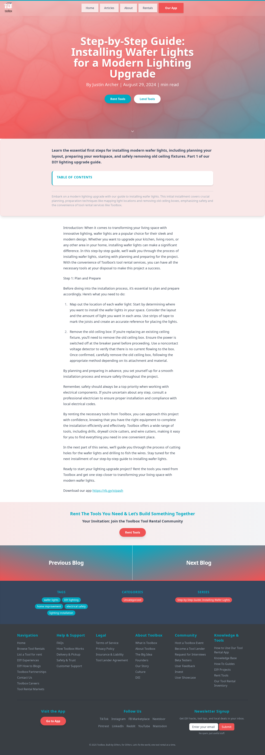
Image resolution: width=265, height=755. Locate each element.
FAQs (60, 643)
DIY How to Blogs (29, 666)
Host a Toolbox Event (189, 643)
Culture (140, 672)
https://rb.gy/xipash (107, 490)
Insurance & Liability (109, 654)
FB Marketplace (139, 719)
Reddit (131, 726)
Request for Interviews (190, 654)
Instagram (118, 719)
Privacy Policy (105, 649)
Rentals (148, 8)
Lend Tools (147, 99)
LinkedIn (118, 726)
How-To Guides (224, 664)
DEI (137, 678)
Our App (171, 8)
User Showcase (185, 678)
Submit (226, 727)
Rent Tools (117, 99)
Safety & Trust (66, 660)
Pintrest (103, 726)
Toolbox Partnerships (31, 672)
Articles (109, 8)
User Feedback (185, 666)
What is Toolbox (146, 643)
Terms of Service (107, 643)
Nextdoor (159, 719)
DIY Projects (222, 670)
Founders (141, 660)
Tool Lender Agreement (112, 660)
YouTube (144, 726)
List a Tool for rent (29, 654)
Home (90, 8)
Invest (179, 672)
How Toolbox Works (70, 649)
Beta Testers (183, 660)
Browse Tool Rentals (31, 649)
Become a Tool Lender (190, 649)
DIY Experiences (28, 660)
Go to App (53, 721)
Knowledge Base (225, 658)
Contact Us (24, 678)
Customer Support (69, 666)
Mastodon (160, 726)
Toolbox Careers (28, 683)
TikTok (104, 719)
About (128, 8)
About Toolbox (145, 649)
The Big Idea (143, 654)
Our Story (142, 666)
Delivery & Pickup (68, 654)
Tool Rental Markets (30, 689)
